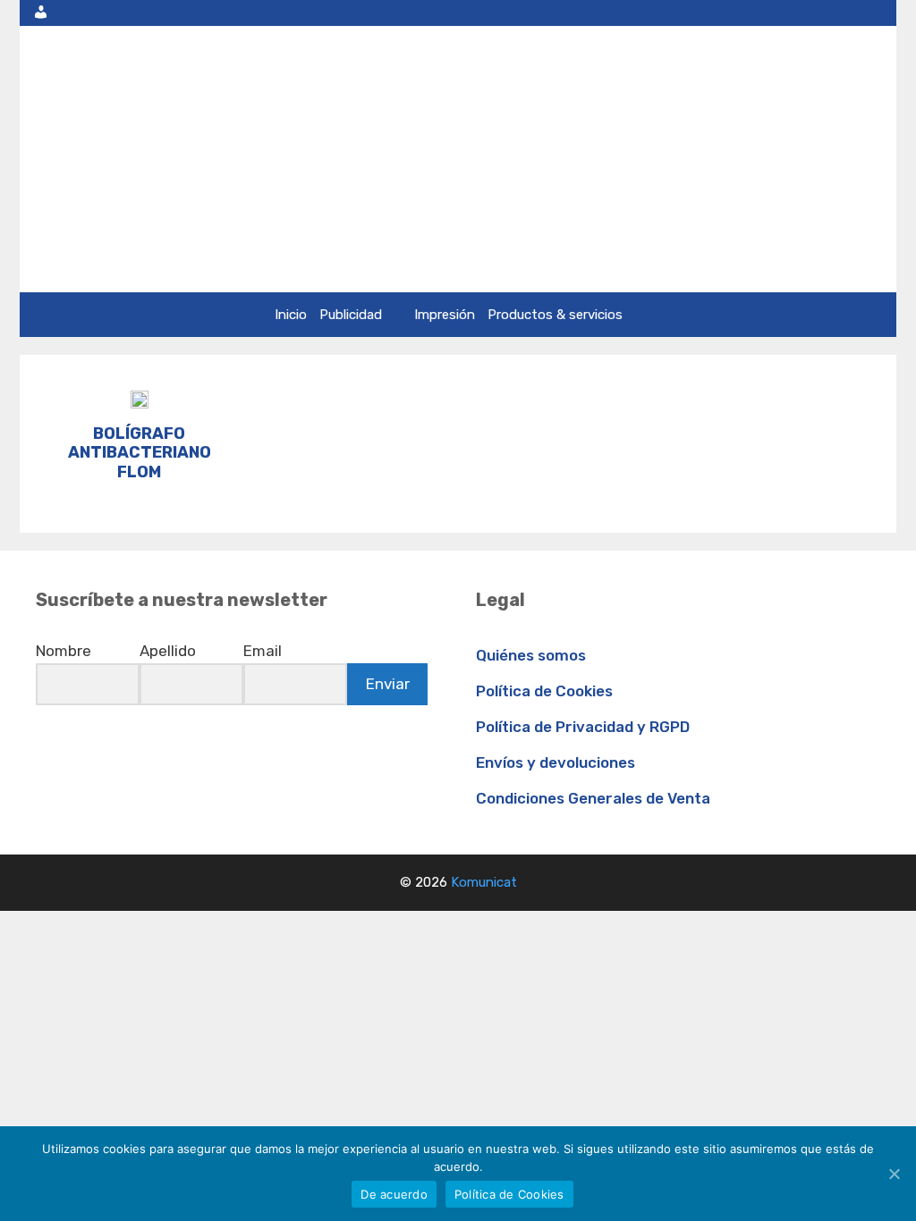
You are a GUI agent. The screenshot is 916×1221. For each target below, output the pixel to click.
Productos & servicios (555, 315)
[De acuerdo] (894, 1174)
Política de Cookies (544, 691)
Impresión (444, 315)
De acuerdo (394, 1194)
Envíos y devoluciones (555, 762)
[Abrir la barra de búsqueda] (837, 13)
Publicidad (350, 315)
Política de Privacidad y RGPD (583, 727)
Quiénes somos (531, 655)
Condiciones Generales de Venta (593, 798)
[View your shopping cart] (877, 13)
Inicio (291, 315)
